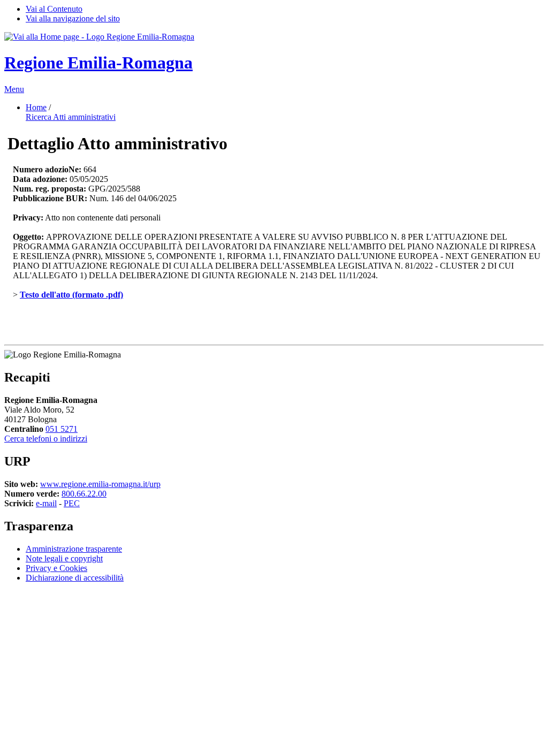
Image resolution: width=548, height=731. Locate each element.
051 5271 (61, 428)
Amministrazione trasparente (74, 548)
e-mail (46, 503)
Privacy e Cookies (56, 568)
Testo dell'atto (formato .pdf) (71, 294)
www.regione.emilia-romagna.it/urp (100, 484)
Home (36, 107)
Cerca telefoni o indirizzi (45, 438)
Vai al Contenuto (54, 8)
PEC (72, 503)
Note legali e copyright (64, 558)
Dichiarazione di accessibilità (75, 577)
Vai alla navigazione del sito (73, 18)
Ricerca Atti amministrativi (71, 116)
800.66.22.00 (84, 493)
